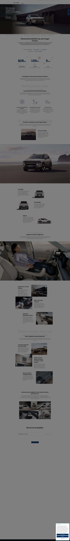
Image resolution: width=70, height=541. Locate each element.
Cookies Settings (63, 538)
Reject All (62, 536)
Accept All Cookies (62, 534)
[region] (62, 531)
